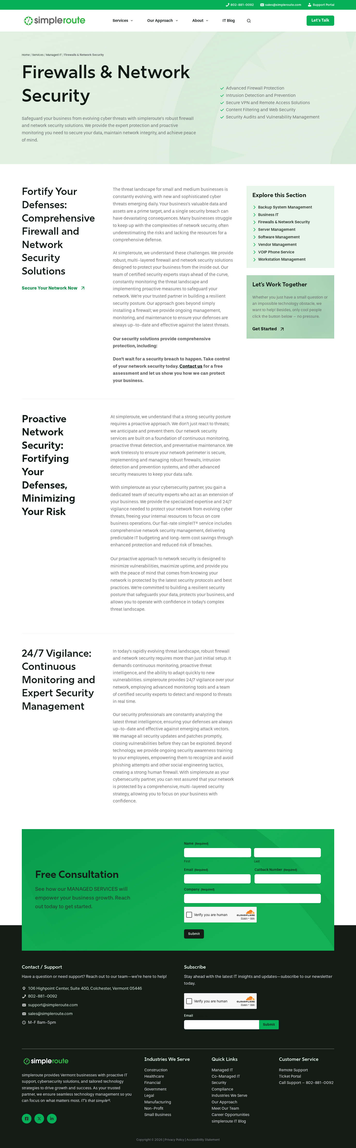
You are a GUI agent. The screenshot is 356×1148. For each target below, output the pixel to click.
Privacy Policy (174, 1139)
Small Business (157, 1114)
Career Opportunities (230, 1114)
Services (120, 20)
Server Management (276, 229)
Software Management (279, 237)
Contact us (190, 366)
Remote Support (293, 1070)
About (197, 20)
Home (26, 55)
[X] (39, 1118)
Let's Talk (320, 20)
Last (257, 861)
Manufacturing (157, 1102)
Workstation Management (282, 259)
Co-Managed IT (226, 1076)
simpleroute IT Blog (229, 1121)
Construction (156, 1070)
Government (155, 1089)
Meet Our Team (225, 1108)
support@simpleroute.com (53, 1005)
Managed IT (54, 55)
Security (219, 1082)
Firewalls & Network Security (284, 222)
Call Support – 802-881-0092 (306, 1082)
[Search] (249, 21)
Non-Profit (153, 1108)
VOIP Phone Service (276, 252)
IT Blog (229, 20)
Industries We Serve (229, 1095)
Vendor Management (277, 244)
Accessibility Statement (203, 1139)
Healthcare (154, 1076)
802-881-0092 (42, 996)
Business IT (268, 214)
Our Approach (160, 20)
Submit (194, 934)
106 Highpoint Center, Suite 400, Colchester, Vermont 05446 (85, 988)
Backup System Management (285, 207)
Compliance (222, 1089)
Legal (149, 1095)
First (187, 861)
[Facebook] (26, 1118)
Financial (152, 1082)
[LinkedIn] (52, 1118)
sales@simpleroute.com (50, 1013)
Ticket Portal (290, 1076)
